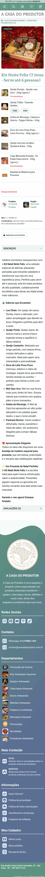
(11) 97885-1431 (28, 641)
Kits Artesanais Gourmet (15, 21)
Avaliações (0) (12, 508)
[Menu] (4, 6)
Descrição (9, 248)
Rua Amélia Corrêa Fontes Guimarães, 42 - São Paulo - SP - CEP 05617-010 (20, 866)
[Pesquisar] (13, 6)
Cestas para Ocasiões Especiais (27, 221)
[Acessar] (22, 6)
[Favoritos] (31, 6)
